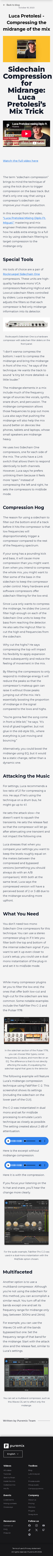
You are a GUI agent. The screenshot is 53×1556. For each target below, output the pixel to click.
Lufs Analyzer (34, 1474)
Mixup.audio (33, 1485)
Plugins (31, 1511)
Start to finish (9, 1477)
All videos (7, 1470)
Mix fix (6, 1488)
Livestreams (9, 1500)
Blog (30, 1470)
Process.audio (34, 1481)
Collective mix (9, 1485)
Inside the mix (9, 1481)
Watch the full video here (20, 160)
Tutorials (7, 1474)
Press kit (7, 1533)
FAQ (6, 1529)
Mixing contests (10, 1503)
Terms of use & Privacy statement (26, 1548)
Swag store (33, 1514)
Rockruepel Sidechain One (21, 274)
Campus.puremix (35, 1488)
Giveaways (8, 1507)
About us (32, 1500)
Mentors (31, 1507)
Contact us (8, 1525)
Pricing (31, 1503)
